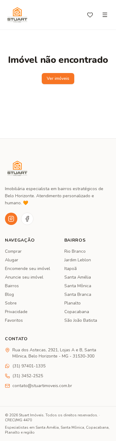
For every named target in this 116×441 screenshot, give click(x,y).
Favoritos (14, 320)
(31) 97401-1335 (28, 366)
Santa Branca (77, 294)
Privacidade (16, 312)
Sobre (11, 303)
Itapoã (70, 269)
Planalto (72, 303)
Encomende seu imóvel (27, 269)
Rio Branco (75, 251)
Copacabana (76, 312)
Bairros (12, 286)
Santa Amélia (77, 277)
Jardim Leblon (77, 260)
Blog (9, 294)
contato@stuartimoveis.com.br (42, 386)
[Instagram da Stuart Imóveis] (11, 219)
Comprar (13, 251)
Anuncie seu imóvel (24, 277)
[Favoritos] (90, 15)
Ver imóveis (58, 78)
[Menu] (105, 15)
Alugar (11, 260)
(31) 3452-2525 (27, 376)
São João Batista (80, 320)
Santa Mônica (77, 286)
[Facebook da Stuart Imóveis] (27, 219)
